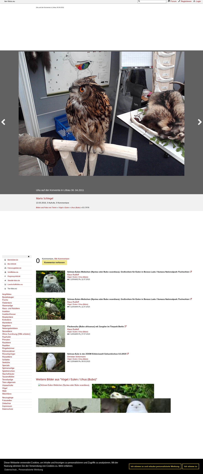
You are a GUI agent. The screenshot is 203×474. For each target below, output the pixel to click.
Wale (4, 391)
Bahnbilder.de (13, 260)
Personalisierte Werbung (31, 469)
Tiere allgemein (9, 382)
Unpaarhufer (7, 385)
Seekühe (6, 362)
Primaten (6, 340)
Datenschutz (7, 409)
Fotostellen (7, 400)
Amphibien (6, 294)
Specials (6, 365)
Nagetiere (6, 325)
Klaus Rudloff (73, 274)
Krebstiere (6, 320)
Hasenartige (7, 305)
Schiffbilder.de (13, 272)
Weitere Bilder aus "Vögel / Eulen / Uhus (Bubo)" (66, 379)
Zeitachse (6, 403)
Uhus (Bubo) (76, 208)
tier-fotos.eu (9, 1)
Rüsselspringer (8, 354)
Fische (5, 300)
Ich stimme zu (190, 466)
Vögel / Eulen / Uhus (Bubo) (77, 277)
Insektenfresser (9, 314)
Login (198, 1)
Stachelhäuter (8, 374)
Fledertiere (7, 303)
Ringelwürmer (8, 348)
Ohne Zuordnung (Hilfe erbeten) (16, 334)
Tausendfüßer (8, 377)
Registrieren (186, 1)
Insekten (6, 311)
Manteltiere (7, 323)
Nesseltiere (7, 331)
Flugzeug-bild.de (14, 276)
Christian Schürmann (76, 356)
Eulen (67, 208)
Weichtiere (6, 394)
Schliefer (6, 360)
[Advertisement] (118, 30)
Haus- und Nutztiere (11, 308)
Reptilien (6, 345)
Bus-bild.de (12, 264)
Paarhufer (6, 337)
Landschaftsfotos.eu (15, 284)
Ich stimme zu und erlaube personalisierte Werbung (155, 466)
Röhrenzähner (8, 351)
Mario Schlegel (44, 198)
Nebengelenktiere (10, 328)
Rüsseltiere (7, 357)
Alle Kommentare (61, 259)
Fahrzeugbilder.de (14, 268)
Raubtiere (6, 342)
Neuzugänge (7, 397)
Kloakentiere (7, 317)
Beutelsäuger (8, 297)
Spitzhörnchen (8, 371)
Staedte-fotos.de (14, 280)
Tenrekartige (7, 379)
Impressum (7, 406)
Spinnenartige (8, 368)
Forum (173, 1)
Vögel (61, 208)
